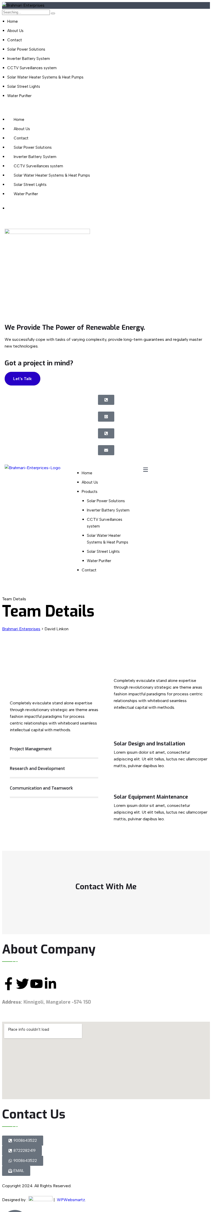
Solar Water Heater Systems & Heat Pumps (45, 77)
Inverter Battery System (28, 58)
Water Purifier (19, 95)
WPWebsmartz (71, 1199)
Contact (14, 40)
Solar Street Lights (23, 86)
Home (12, 21)
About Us (15, 30)
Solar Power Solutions (26, 49)
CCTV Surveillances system (32, 68)
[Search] (53, 13)
